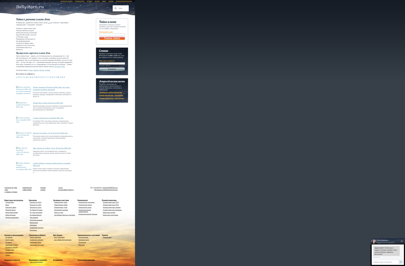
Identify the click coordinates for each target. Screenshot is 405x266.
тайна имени (27, 190)
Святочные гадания (11, 245)
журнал (89, 1)
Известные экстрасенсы (13, 200)
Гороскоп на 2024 (35, 202)
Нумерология (83, 200)
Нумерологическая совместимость (85, 211)
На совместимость (35, 215)
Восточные (33, 230)
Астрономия (58, 260)
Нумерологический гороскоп (88, 214)
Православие (107, 237)
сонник (111, 1)
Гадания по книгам (11, 247)
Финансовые (34, 223)
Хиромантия (9, 252)
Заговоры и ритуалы (61, 200)
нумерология (79, 1)
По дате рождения (36, 212)
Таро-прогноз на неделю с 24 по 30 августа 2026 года (52, 148)
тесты (97, 1)
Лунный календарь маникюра (112, 210)
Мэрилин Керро (10, 210)
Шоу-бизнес (57, 235)
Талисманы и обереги (37, 235)
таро (104, 1)
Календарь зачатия (109, 212)
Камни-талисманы (35, 237)
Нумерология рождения (86, 202)
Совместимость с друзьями (111, 95)
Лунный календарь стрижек (112, 207)
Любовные (33, 225)
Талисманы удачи (35, 242)
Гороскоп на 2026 (35, 207)
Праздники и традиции (38, 260)
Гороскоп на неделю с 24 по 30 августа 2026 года (50, 133)
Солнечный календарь (86, 260)
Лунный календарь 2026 (111, 205)
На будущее (9, 240)
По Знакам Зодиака (36, 210)
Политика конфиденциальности (106, 190)
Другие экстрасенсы (12, 218)
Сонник (7, 255)
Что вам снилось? (107, 61)
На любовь (8, 237)
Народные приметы (36, 262)
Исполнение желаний (61, 210)
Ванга (7, 205)
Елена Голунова (10, 215)
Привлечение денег (60, 202)
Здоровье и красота (12, 260)
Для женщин (34, 218)
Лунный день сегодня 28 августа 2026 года (48, 103)
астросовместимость (124, 1)
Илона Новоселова (11, 212)
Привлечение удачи (60, 207)
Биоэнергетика (83, 237)
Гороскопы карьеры (36, 220)
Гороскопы (33, 200)
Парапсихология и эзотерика (89, 235)
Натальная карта (84, 240)
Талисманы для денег (37, 245)
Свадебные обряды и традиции (64, 215)
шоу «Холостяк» (59, 237)
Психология (82, 242)
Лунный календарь (109, 200)
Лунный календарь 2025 (111, 202)
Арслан (41, 70)
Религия (105, 235)
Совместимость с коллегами (111, 98)
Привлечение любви (61, 205)
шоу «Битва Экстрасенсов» (63, 240)
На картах (8, 242)
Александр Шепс (10, 207)
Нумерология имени (85, 205)
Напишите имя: (106, 32)
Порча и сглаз (58, 212)
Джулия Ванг (9, 202)
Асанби (47, 70)
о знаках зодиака (11, 192)
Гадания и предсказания (13, 235)
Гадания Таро (9, 250)
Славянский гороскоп (36, 228)
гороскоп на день (67, 1)
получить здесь (59, 66)
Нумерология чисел (85, 207)
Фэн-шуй (81, 245)
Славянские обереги (36, 240)
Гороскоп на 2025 (35, 205)
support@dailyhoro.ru (110, 188)
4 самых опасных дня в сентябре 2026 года (48, 118)
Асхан (30, 70)
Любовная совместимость (110, 92)
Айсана (35, 70)
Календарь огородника (110, 215)
